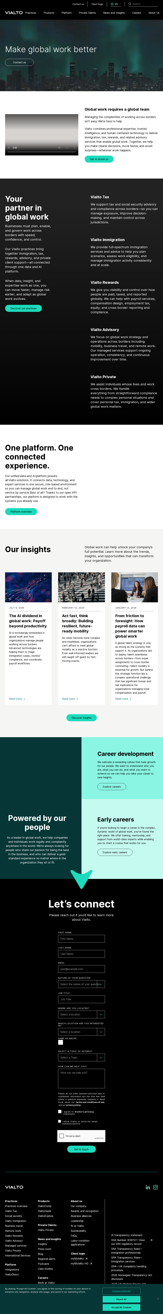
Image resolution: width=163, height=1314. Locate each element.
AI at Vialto (77, 1225)
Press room (44, 1249)
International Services (17, 1255)
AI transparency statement (126, 1235)
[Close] (157, 1298)
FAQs (74, 1235)
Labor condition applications (80, 1242)
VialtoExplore (45, 1216)
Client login (78, 1253)
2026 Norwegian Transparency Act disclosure (131, 1277)
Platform (10, 1264)
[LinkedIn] (147, 1187)
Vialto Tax (11, 1211)
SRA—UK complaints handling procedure (128, 1268)
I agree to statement (78, 1113)
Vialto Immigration (15, 1220)
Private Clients (47, 1225)
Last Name (64, 948)
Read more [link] (15, 698)
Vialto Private (13, 1250)
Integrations (12, 1269)
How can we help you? (72, 1066)
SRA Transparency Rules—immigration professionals (126, 1250)
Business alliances (81, 1216)
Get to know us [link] (99, 159)
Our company (78, 1206)
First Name (65, 932)
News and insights (49, 1239)
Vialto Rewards (14, 1235)
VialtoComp (44, 1206)
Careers (43, 1277)
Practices (11, 1201)
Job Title (64, 993)
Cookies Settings (121, 1291)
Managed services (16, 1245)
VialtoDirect (12, 1274)
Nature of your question (74, 978)
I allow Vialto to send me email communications (80, 1122)
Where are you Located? (73, 1008)
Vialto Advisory (14, 1240)
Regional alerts (46, 1258)
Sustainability (78, 1230)
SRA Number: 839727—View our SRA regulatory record (128, 1241)
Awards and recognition (85, 1211)
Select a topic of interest (75, 1051)
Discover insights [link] (82, 717)
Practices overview (16, 1206)
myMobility (77, 1258)
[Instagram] (155, 1187)
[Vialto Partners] (14, 12)
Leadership (77, 1220)
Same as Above (67, 1038)
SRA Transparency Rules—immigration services (126, 1259)
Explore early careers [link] (115, 852)
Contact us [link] (19, 62)
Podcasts (43, 1263)
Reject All (121, 1299)
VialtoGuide (44, 1211)
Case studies (45, 1268)
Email (61, 963)
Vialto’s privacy (84, 1112)
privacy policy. (73, 1105)
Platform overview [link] (21, 511)
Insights (42, 1244)
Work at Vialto (46, 1282)
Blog (40, 1253)
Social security (13, 1216)
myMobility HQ (79, 1263)
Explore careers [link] (112, 786)
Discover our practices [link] (23, 308)
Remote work (13, 1230)
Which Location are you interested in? (81, 1024)
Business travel (14, 1225)
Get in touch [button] (81, 1149)
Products (44, 1201)
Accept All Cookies (121, 1307)
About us (76, 1201)
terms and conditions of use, (90, 1102)
